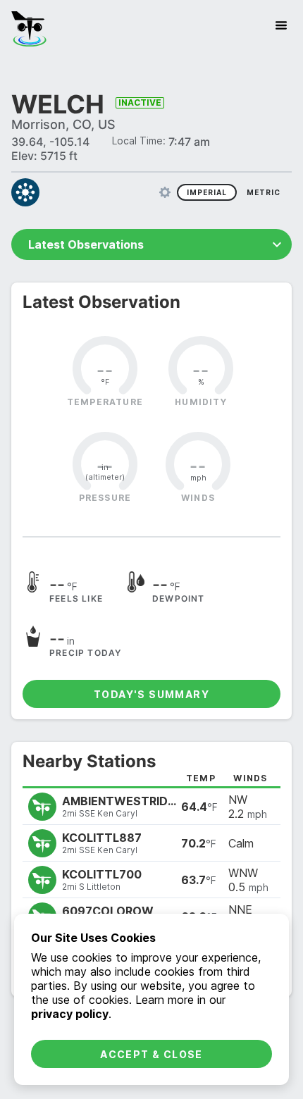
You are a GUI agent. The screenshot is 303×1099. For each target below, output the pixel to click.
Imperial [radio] (207, 192)
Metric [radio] (263, 192)
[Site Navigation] (281, 25)
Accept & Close (151, 1054)
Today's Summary (151, 694)
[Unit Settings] (164, 192)
